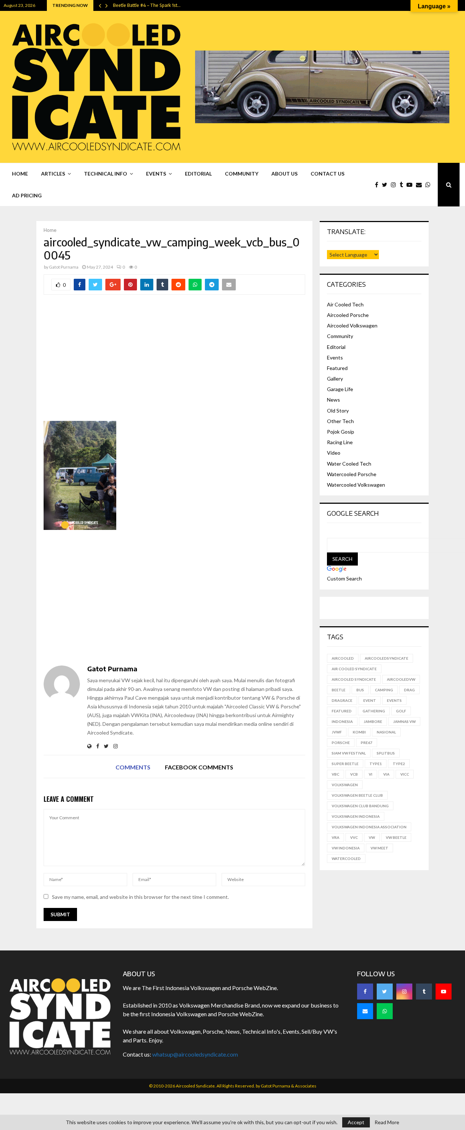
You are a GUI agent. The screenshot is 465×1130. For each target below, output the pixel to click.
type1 (375, 763)
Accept (356, 1122)
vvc (354, 837)
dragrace (342, 700)
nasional (386, 732)
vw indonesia (346, 848)
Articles (53, 173)
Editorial (198, 173)
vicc (404, 774)
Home (20, 173)
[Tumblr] (403, 184)
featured (342, 711)
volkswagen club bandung (360, 806)
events (394, 700)
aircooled (343, 658)
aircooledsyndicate (386, 658)
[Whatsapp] (429, 184)
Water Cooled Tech (349, 464)
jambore (373, 721)
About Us (284, 173)
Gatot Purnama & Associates (288, 1086)
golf (401, 711)
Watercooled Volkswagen (356, 485)
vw (372, 837)
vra (335, 837)
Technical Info (105, 173)
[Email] (420, 184)
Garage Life (340, 389)
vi (370, 774)
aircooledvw (401, 679)
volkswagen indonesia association (369, 827)
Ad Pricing (27, 195)
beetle (338, 690)
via (386, 774)
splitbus (386, 753)
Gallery (335, 378)
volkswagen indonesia (356, 816)
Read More (387, 1122)
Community (241, 173)
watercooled (346, 858)
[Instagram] (395, 184)
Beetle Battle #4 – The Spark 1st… (147, 5)
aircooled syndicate (354, 679)
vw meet (379, 848)
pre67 (366, 742)
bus (360, 690)
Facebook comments (199, 767)
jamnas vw (404, 721)
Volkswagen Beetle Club (357, 795)
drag (409, 690)
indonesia (342, 721)
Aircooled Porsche (348, 315)
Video (333, 453)
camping (384, 690)
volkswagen (345, 785)
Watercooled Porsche (351, 474)
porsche (341, 742)
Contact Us (327, 173)
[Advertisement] (174, 363)
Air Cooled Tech (345, 304)
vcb (354, 774)
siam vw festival (349, 753)
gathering (374, 711)
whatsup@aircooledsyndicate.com (195, 1054)
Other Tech (340, 421)
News (333, 400)
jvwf (337, 732)
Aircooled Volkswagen (352, 325)
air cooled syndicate (354, 669)
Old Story (338, 410)
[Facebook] (378, 184)
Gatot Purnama (63, 267)
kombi (359, 732)
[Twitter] (386, 184)
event (369, 700)
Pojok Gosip (340, 432)
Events (156, 173)
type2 (399, 763)
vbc (335, 774)
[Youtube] (411, 184)
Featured (337, 368)
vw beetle (396, 837)
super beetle (345, 763)
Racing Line (340, 442)
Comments (133, 767)
